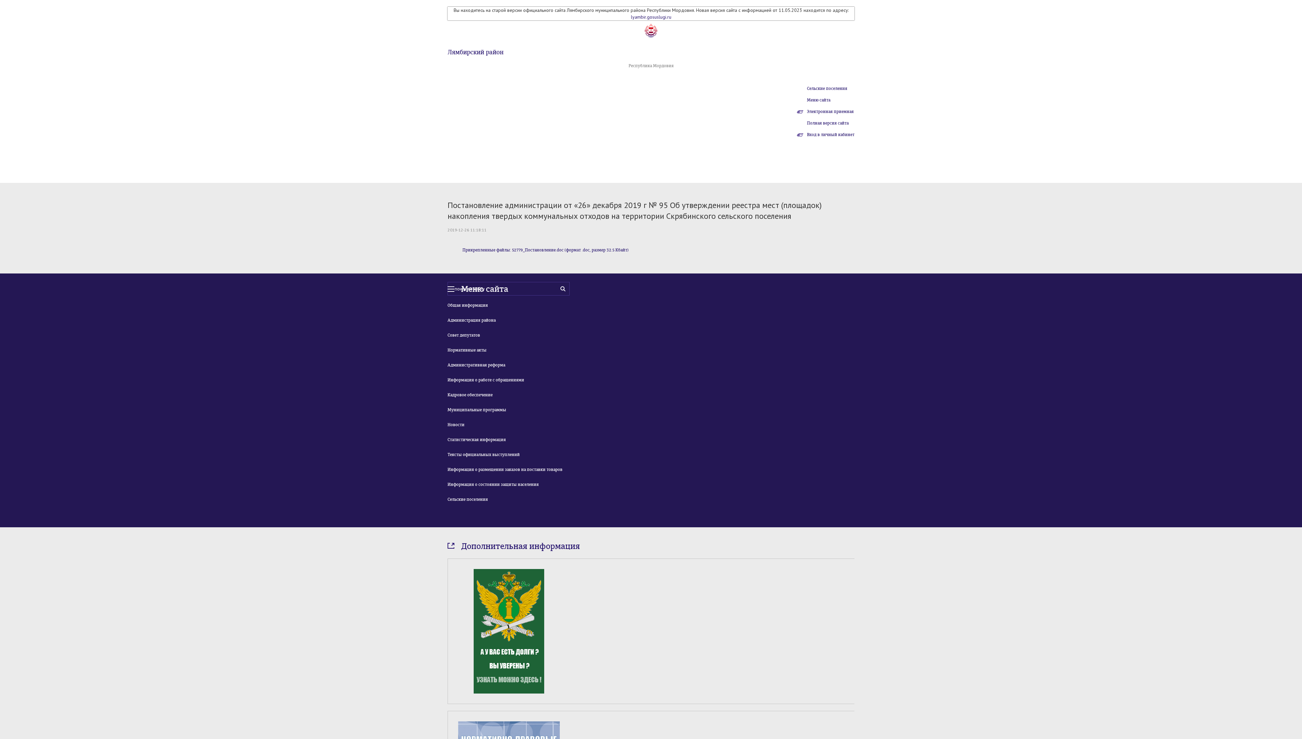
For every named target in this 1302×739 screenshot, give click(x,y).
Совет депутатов (464, 335)
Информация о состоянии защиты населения (493, 484)
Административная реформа (476, 365)
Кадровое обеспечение (470, 395)
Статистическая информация (477, 439)
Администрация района (472, 320)
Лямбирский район (476, 52)
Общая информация (468, 305)
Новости (456, 424)
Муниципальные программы (477, 410)
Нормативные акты (467, 350)
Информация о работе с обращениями (486, 380)
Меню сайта (818, 100)
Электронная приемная (830, 111)
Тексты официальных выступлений (484, 454)
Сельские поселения (827, 88)
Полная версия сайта (828, 123)
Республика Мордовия (651, 65)
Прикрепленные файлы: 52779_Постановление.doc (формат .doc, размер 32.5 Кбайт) (545, 250)
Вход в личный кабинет (830, 134)
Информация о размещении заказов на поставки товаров (505, 469)
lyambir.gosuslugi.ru (651, 17)
